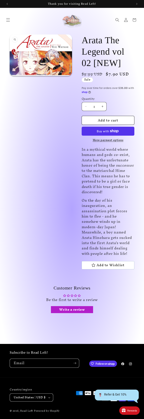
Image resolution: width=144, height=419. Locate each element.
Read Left (26, 411)
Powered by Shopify (47, 411)
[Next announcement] (137, 4)
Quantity (88, 99)
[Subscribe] (75, 363)
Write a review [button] (72, 309)
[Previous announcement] (7, 4)
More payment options (108, 140)
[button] (8, 20)
